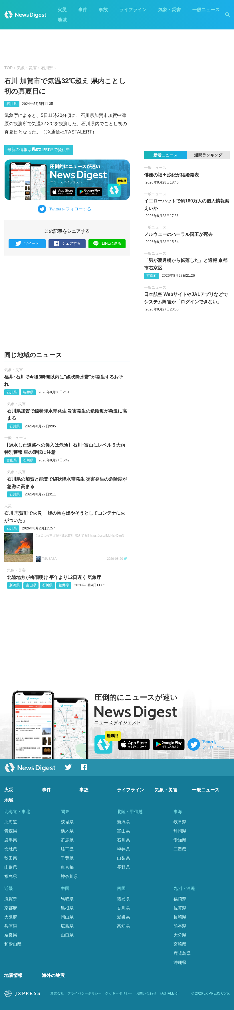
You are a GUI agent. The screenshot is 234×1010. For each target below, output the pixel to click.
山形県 (10, 867)
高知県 (123, 925)
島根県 (67, 907)
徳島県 (123, 898)
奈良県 (10, 935)
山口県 (67, 935)
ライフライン (133, 9)
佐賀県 (180, 907)
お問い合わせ (146, 993)
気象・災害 (169, 9)
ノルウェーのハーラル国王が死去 (178, 234)
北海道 (10, 821)
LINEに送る (111, 243)
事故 (103, 9)
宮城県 (10, 849)
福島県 (10, 876)
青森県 (10, 830)
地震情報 (13, 975)
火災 (62, 9)
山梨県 (123, 858)
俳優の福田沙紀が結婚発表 (171, 174)
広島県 (67, 925)
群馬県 (67, 840)
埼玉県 (67, 849)
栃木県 (67, 830)
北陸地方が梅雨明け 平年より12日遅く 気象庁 (54, 577)
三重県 (180, 849)
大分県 (180, 935)
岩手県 (10, 840)
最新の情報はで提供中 (38, 150)
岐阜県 (180, 821)
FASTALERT (169, 993)
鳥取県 (67, 898)
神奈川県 (69, 876)
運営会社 (57, 993)
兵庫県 (10, 925)
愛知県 (180, 840)
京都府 (151, 276)
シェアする (71, 243)
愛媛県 (123, 917)
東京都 (67, 867)
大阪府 (10, 917)
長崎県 (180, 917)
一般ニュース (206, 9)
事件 (82, 9)
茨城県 (67, 821)
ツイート (31, 243)
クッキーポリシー (118, 993)
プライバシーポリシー (84, 993)
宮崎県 (180, 944)
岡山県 (67, 917)
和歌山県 (12, 944)
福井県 (28, 392)
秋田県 (10, 858)
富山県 (12, 460)
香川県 (123, 907)
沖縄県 (180, 962)
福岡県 (180, 898)
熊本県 (180, 925)
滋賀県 (10, 898)
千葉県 (67, 858)
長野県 (123, 867)
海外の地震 (53, 975)
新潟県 (14, 585)
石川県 (47, 68)
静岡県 (180, 830)
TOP (8, 68)
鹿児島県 (182, 953)
